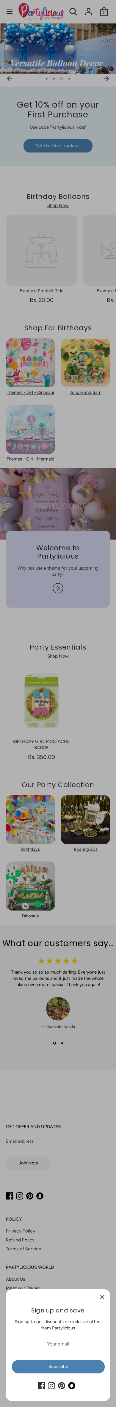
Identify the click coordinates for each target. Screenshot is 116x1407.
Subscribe (58, 1366)
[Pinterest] (61, 1385)
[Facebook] (41, 1385)
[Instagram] (51, 1385)
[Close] (102, 1297)
